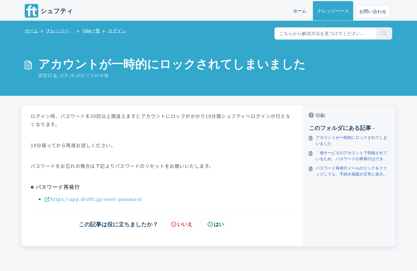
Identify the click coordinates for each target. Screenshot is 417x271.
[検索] (384, 33)
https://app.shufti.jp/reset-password (96, 199)
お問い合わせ (372, 11)
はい (219, 224)
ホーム (300, 11)
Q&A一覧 (91, 30)
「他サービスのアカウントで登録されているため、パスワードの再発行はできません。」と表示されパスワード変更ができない (351, 156)
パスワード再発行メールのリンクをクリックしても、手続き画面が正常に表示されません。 (351, 171)
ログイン (117, 30)
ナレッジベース (333, 11)
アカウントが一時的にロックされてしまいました (351, 140)
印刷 (320, 115)
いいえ (185, 224)
